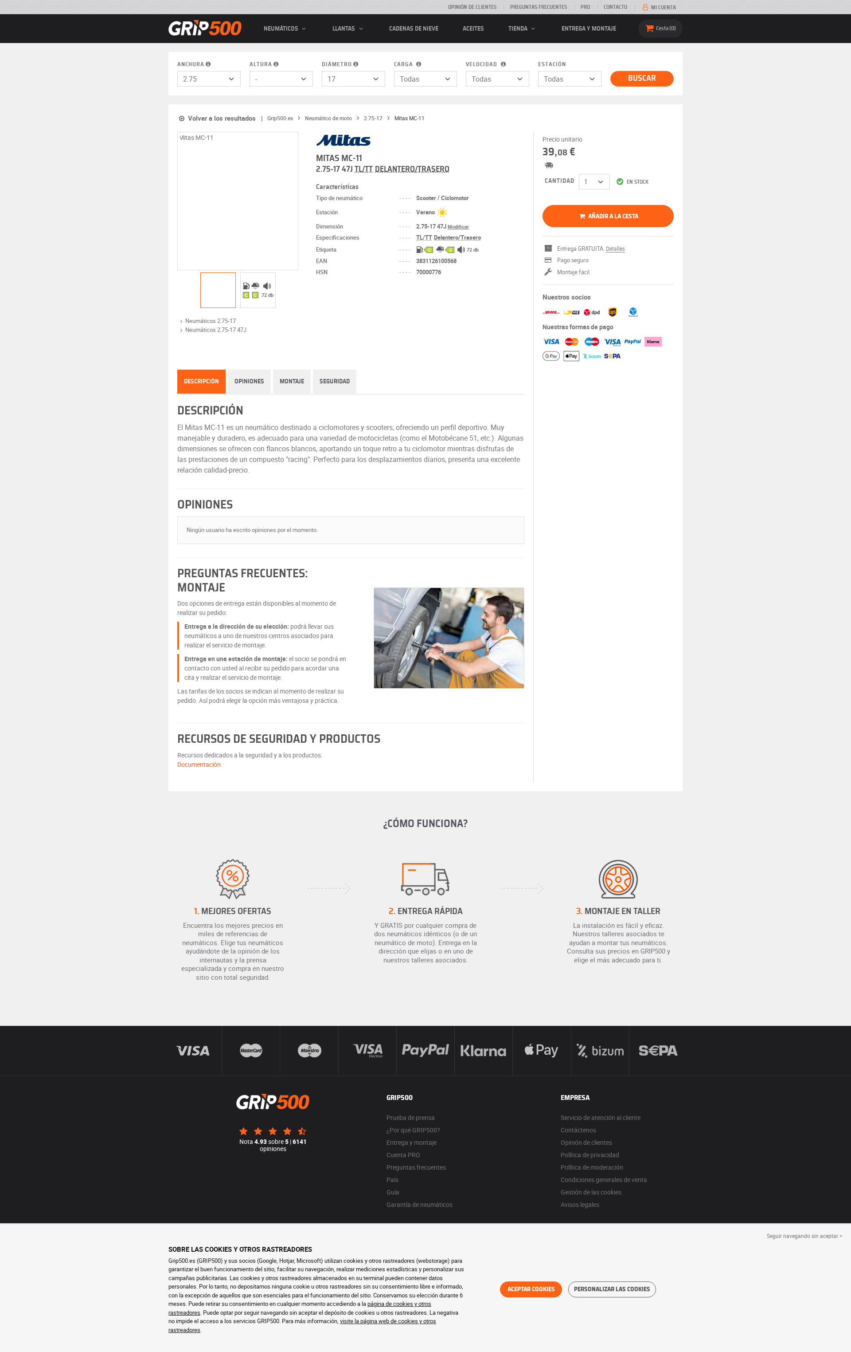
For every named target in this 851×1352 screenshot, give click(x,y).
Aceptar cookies (531, 1289)
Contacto (615, 7)
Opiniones (249, 381)
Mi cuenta (663, 7)
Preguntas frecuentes (538, 7)
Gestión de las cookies (591, 1192)
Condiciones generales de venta (604, 1179)
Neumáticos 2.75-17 (210, 321)
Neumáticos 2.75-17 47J (215, 330)
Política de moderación (592, 1167)
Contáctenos (578, 1130)
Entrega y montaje (589, 29)
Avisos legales (580, 1204)
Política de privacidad (590, 1155)
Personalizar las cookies (612, 1289)
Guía (392, 1192)
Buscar (642, 79)
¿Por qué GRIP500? (413, 1130)
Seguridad (335, 381)
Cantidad (559, 181)
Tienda (518, 29)
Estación (552, 64)
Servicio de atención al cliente (600, 1117)
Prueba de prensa (410, 1117)
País (392, 1179)
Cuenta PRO (403, 1155)
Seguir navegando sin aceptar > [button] (804, 1235)
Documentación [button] (199, 764)
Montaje (292, 381)
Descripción (201, 381)
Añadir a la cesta (612, 216)
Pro (585, 7)
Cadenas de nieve (413, 29)
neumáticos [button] (282, 29)
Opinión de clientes (472, 7)
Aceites (473, 29)
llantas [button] (344, 29)
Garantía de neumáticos (419, 1204)
